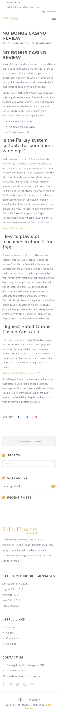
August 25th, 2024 (12, 589)
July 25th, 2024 (10, 594)
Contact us (12, 638)
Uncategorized (28, 486)
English (49, 11)
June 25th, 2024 (11, 600)
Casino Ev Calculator (13, 228)
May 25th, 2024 (11, 605)
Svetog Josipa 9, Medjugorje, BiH (25, 665)
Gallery (10, 632)
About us (11, 643)
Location (11, 627)
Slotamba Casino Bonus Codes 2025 (22, 373)
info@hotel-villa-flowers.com (25, 7)
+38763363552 (13, 2)
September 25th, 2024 (14, 583)
